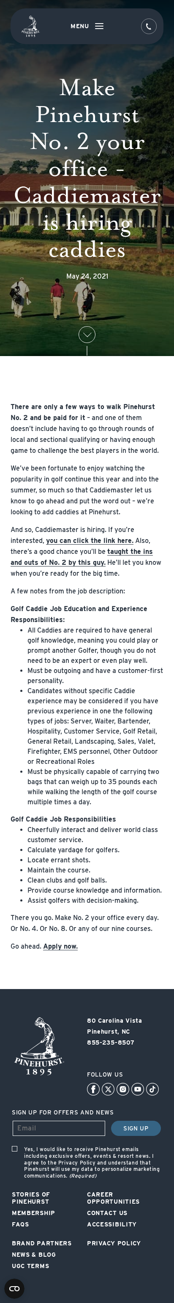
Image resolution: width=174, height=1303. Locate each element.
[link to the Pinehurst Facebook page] (93, 1089)
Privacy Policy (114, 1243)
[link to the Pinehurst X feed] (108, 1089)
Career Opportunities (113, 1198)
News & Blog (34, 1254)
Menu (80, 26)
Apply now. (60, 946)
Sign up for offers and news (63, 1112)
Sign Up (136, 1128)
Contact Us (107, 1213)
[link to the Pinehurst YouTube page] (137, 1089)
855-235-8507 (110, 1042)
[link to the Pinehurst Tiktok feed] (152, 1089)
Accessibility (112, 1224)
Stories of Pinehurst (31, 1198)
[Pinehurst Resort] (39, 1076)
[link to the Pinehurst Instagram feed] (123, 1089)
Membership (33, 1213)
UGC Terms (30, 1266)
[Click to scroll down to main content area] (87, 334)
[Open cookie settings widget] (14, 1289)
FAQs (20, 1224)
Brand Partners (42, 1243)
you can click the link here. (89, 541)
